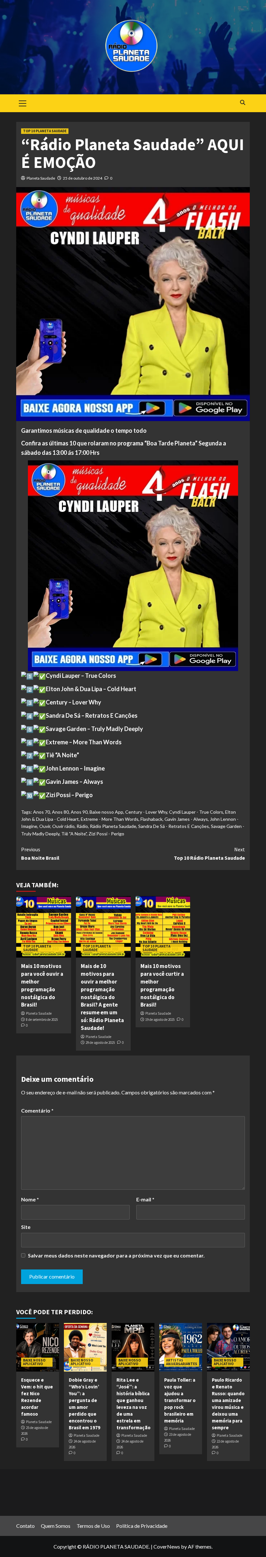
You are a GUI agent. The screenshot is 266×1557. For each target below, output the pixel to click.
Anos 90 (79, 812)
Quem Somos (55, 1526)
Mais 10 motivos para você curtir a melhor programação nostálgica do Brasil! (162, 985)
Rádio (82, 826)
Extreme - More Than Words (110, 819)
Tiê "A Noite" (74, 833)
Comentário (37, 1110)
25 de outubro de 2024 (82, 178)
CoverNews (166, 1546)
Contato (25, 1526)
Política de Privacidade (141, 1526)
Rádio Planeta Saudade (113, 826)
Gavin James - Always (186, 819)
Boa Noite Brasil (40, 853)
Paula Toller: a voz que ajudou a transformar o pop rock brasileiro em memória (180, 1400)
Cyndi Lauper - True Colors (196, 812)
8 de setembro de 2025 (42, 1019)
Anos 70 (41, 812)
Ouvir (44, 826)
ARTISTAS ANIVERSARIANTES (181, 1362)
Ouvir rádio (63, 826)
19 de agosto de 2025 (160, 1019)
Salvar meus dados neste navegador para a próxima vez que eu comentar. (116, 1255)
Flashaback (151, 819)
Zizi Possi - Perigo (106, 833)
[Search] (242, 102)
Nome (30, 1199)
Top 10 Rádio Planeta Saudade (209, 853)
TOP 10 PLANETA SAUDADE (44, 131)
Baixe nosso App (106, 812)
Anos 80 (60, 812)
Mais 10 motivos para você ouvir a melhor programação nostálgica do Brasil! (42, 985)
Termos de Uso (93, 1526)
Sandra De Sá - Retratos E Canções (173, 826)
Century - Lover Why (146, 812)
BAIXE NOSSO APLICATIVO (34, 1362)
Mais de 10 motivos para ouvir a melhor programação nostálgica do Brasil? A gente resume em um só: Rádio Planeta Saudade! (102, 996)
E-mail (145, 1199)
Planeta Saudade (41, 178)
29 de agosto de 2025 (100, 1042)
